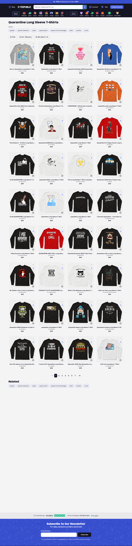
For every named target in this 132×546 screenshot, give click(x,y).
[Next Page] (79, 375)
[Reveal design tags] (33, 65)
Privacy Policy (62, 539)
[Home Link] (24, 7)
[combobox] (58, 7)
